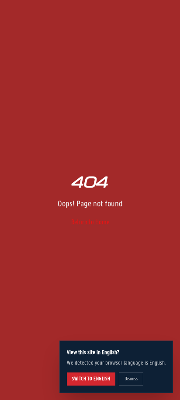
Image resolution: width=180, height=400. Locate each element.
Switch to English (91, 379)
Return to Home (90, 222)
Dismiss (131, 379)
